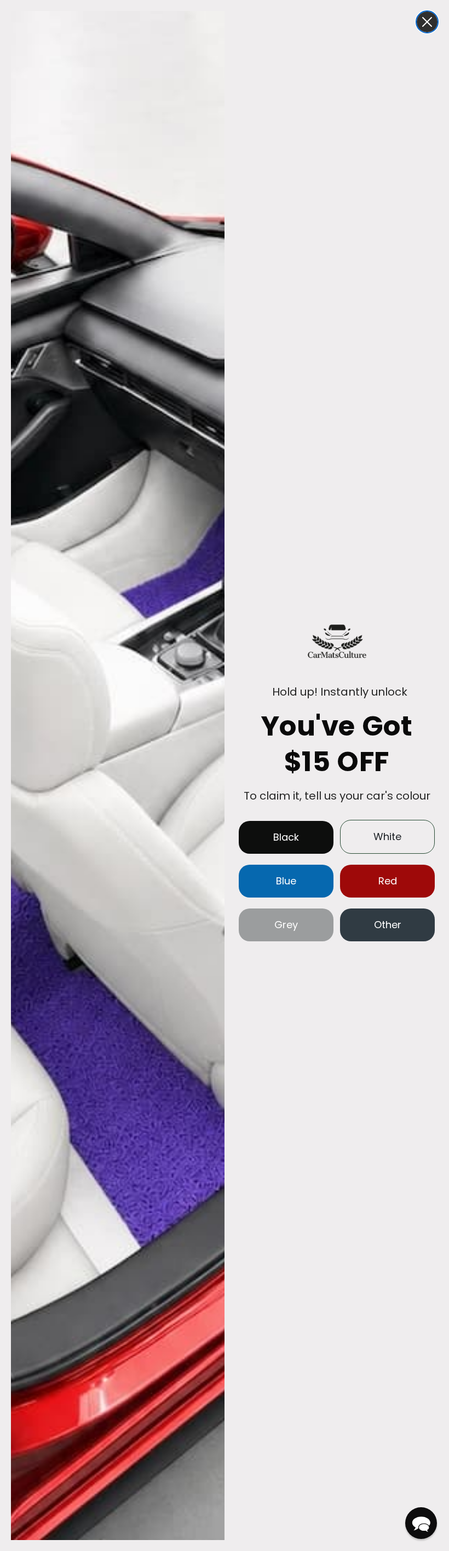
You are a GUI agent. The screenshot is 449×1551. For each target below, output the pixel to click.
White (387, 836)
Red (387, 881)
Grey (286, 924)
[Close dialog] (427, 22)
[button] (421, 1523)
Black (286, 837)
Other (387, 924)
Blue (286, 881)
